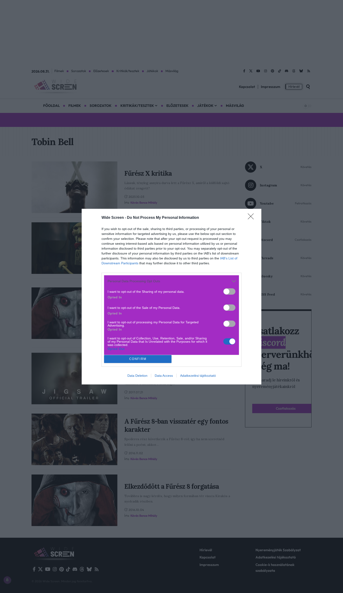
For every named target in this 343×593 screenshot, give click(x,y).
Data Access (164, 375)
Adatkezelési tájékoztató (198, 375)
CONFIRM (138, 359)
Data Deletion (137, 375)
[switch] (229, 291)
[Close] (252, 217)
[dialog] (171, 296)
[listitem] (171, 281)
